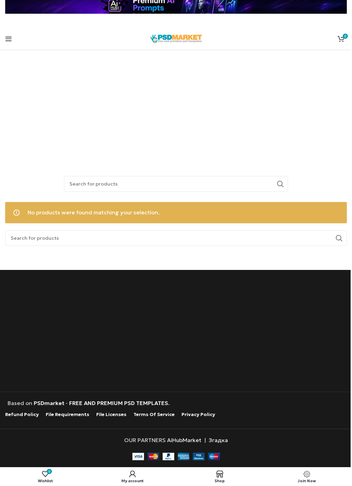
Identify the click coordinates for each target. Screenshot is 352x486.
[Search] (280, 184)
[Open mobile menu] (8, 39)
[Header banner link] (176, 7)
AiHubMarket (184, 440)
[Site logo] (176, 37)
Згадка (218, 440)
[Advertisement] (176, 105)
